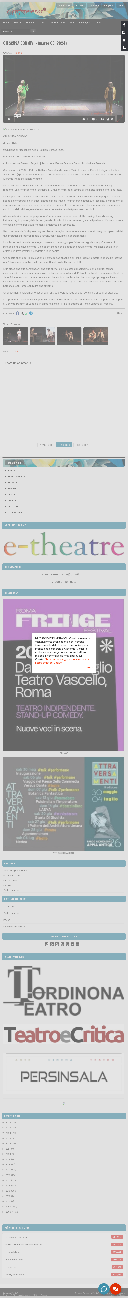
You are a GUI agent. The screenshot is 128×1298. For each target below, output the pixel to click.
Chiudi (89, 667)
